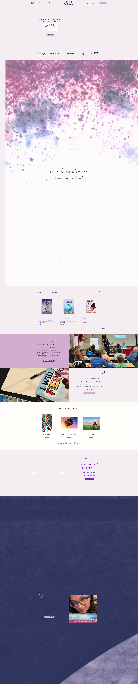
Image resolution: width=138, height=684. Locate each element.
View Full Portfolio (89, 478)
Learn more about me (49, 616)
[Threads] (93, 3)
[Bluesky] (87, 3)
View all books (102, 328)
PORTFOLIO (41, 2)
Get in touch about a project (89, 482)
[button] (34, 473)
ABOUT (49, 2)
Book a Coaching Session (89, 393)
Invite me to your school (48, 360)
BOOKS (32, 2)
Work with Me (50, 34)
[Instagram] (81, 3)
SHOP (32, 3)
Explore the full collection (69, 442)
